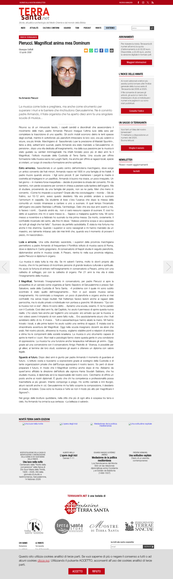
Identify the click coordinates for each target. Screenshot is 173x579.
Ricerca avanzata (125, 2)
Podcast (87, 28)
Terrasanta (39, 546)
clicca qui (43, 560)
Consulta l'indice (136, 110)
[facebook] (101, 50)
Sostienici (110, 28)
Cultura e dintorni (51, 28)
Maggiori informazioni (136, 62)
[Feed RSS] (152, 2)
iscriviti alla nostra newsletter (32, 2)
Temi (77, 28)
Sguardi (67, 28)
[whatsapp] (91, 50)
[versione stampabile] (112, 50)
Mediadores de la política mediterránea (104, 459)
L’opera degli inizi (68, 455)
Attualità (34, 28)
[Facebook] (138, 2)
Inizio (23, 28)
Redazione (23, 546)
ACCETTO (77, 571)
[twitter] (106, 50)
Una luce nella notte (33, 461)
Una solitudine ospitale (140, 455)
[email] (86, 50)
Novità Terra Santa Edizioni (34, 419)
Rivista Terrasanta (28, 37)
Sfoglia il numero (136, 148)
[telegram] (96, 50)
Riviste (98, 28)
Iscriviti (136, 171)
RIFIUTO (96, 571)
